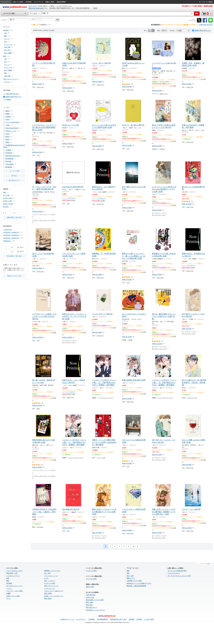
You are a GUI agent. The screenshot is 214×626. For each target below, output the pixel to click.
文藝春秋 (8, 116)
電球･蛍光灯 (48, 598)
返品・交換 (130, 575)
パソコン (9, 588)
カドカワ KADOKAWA (12, 122)
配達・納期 (89, 602)
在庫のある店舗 (37, 84)
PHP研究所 (8, 153)
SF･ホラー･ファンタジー (159, 349)
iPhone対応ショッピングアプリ (95, 610)
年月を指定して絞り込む (14, 256)
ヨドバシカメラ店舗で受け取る (177, 570)
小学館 (7, 125)
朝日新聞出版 (9, 158)
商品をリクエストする (14, 276)
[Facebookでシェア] (205, 22)
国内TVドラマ (164, 93)
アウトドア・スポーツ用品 (14, 591)
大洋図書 (8, 150)
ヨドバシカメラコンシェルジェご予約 (179, 575)
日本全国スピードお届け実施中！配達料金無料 (197, 6)
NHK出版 (8, 161)
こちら (69, 6)
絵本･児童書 (8, 53)
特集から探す (90, 586)
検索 (57, 19)
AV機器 (8, 593)
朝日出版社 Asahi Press (12, 155)
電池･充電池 (48, 593)
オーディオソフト (49, 588)
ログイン (31, 6)
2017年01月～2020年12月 (11, 235)
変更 (95, 8)
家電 (7, 578)
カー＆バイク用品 (49, 583)
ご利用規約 (91, 619)
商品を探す (89, 605)
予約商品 (8, 99)
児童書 (130, 340)
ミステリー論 (101, 457)
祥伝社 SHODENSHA (11, 128)
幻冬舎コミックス (10, 131)
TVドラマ (7, 82)
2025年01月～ (7, 241)
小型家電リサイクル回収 (134, 580)
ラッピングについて (174, 573)
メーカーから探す (91, 570)
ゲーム (8, 598)
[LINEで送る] (210, 22)
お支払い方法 (90, 597)
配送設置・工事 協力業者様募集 (136, 586)
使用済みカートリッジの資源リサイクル (139, 583)
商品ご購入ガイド (91, 607)
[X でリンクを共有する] (199, 22)
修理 (128, 570)
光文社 (7, 133)
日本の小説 (40, 87)
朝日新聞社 (8, 167)
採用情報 (131, 619)
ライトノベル (8, 44)
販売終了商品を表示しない (202, 30)
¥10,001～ (6, 206)
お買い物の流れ (90, 594)
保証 (128, 573)
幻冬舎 (7, 119)
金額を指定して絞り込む (14, 217)
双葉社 (7, 142)
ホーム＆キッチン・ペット (14, 586)
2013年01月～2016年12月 (11, 232)
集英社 (7, 136)
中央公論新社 (9, 164)
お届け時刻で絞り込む (206, 24)
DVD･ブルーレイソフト (10, 79)
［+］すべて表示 (14, 171)
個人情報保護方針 (102, 619)
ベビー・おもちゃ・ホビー (14, 570)
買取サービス (131, 578)
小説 (5, 33)
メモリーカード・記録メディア (53, 591)
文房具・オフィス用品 (13, 596)
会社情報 (139, 619)
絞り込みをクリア (14, 180)
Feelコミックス (192, 398)
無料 (4, 192)
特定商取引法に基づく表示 (118, 619)
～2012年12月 (7, 229)
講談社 (7, 111)
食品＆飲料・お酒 (11, 573)
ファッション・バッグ (51, 575)
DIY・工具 (47, 573)
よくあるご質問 (149, 619)
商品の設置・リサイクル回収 (95, 600)
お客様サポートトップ (67, 619)
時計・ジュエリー (49, 580)
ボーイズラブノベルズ (159, 215)
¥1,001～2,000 (7, 198)
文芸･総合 (40, 527)
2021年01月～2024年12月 (11, 238)
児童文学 (162, 149)
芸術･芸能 (7, 47)
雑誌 (5, 36)
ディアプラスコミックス (105, 398)
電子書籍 (6, 30)
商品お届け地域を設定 (35, 8)
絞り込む (14, 175)
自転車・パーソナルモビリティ (53, 596)
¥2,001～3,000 (7, 201)
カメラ (46, 578)
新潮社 (7, 139)
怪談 (38, 408)
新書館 (7, 113)
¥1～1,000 (6, 195)
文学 (38, 155)
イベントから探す (91, 578)
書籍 (4, 56)
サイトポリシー (81, 619)
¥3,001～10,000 (8, 203)
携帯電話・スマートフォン (52, 570)
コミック (7, 38)
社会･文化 (7, 50)
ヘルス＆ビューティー (13, 575)
